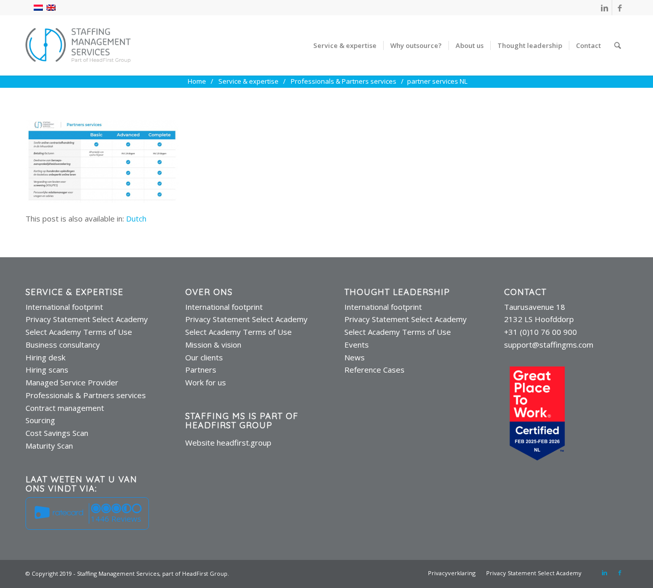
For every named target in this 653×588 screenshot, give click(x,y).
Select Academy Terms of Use (79, 332)
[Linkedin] (604, 7)
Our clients (204, 357)
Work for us (205, 382)
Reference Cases (374, 369)
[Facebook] (619, 7)
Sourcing (40, 420)
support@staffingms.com (548, 344)
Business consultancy (63, 344)
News (354, 357)
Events (356, 344)
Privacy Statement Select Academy (87, 319)
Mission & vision (213, 344)
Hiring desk (45, 357)
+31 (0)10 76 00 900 (540, 332)
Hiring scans (47, 369)
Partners (200, 369)
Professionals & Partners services (86, 395)
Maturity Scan (49, 445)
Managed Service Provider (72, 382)
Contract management (65, 408)
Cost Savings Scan (57, 433)
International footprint (64, 307)
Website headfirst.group (228, 442)
